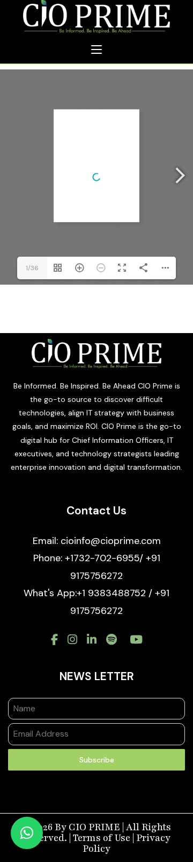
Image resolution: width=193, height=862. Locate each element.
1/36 (32, 268)
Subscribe (96, 760)
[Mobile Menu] (96, 50)
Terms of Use (101, 837)
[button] (27, 833)
